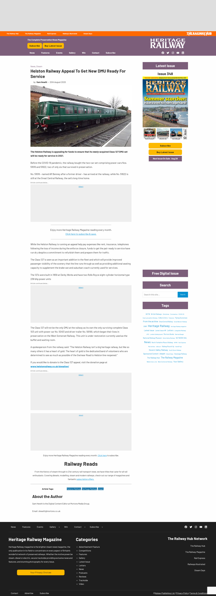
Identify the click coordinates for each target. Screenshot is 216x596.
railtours (158, 346)
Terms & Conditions (198, 593)
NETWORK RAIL (181, 338)
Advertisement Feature (89, 547)
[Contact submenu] (85, 527)
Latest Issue (84, 561)
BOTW (148, 314)
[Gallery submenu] (59, 527)
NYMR (176, 342)
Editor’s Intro (163, 318)
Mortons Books (169, 334)
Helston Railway (74, 489)
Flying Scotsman (181, 318)
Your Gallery (178, 361)
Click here (102, 455)
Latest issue (149, 330)
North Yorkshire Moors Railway (162, 342)
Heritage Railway (89, 489)
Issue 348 (165, 73)
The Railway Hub (153, 358)
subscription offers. (85, 479)
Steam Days (169, 354)
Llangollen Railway (180, 330)
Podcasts (83, 573)
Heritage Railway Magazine (35, 539)
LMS (147, 334)
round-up (178, 346)
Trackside (83, 580)
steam (101, 489)
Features (171, 318)
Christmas (166, 314)
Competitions (85, 550)
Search (182, 295)
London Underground (156, 334)
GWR (145, 326)
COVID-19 (181, 314)
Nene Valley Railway (169, 338)
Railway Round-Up (168, 346)
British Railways (156, 314)
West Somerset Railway (165, 362)
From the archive (150, 321)
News (32, 66)
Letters (170, 330)
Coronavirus (174, 314)
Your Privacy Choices (40, 572)
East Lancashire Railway (150, 318)
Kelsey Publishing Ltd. (165, 593)
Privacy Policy (182, 593)
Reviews (82, 576)
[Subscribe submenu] (102, 527)
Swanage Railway (180, 354)
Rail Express (182, 342)
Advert (81, 187)
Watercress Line (152, 362)
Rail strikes (151, 346)
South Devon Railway (175, 350)
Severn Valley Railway (158, 350)
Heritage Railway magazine (178, 326)
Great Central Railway (166, 321)
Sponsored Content (150, 354)
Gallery (82, 558)
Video (81, 584)
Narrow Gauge (179, 334)
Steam (39, 66)
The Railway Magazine (172, 357)
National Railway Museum (152, 338)
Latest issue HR (160, 330)
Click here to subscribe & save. (81, 234)
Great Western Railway (180, 321)
